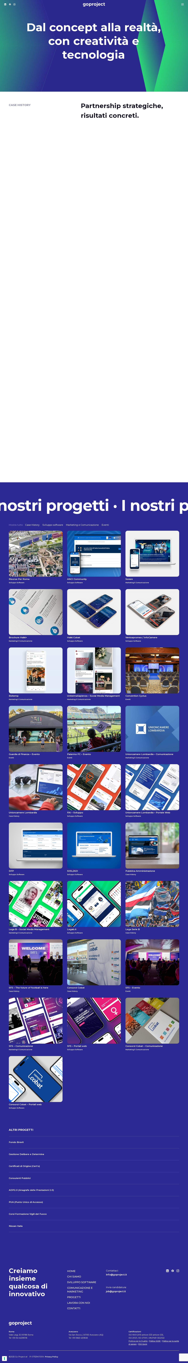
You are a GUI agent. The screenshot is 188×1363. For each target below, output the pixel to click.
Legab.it (71, 929)
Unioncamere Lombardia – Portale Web (147, 812)
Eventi (128, 699)
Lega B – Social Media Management (29, 929)
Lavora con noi (78, 1302)
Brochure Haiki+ (18, 637)
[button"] (167, 1271)
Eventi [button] (105, 525)
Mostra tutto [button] (16, 525)
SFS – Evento (132, 987)
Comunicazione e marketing (80, 1289)
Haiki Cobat (73, 637)
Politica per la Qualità (138, 1341)
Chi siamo (74, 1276)
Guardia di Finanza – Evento (24, 754)
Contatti (73, 1308)
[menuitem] (6, 4)
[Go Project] (93, 4)
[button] (6, 4)
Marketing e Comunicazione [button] (82, 525)
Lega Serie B (132, 929)
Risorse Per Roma (19, 579)
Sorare (129, 579)
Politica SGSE (155, 1341)
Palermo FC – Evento (79, 754)
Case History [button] (32, 525)
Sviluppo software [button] (52, 525)
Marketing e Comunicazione (137, 583)
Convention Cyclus (135, 695)
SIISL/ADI (72, 871)
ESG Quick (142, 1344)
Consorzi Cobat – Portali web (25, 1104)
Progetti (74, 1297)
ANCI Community (77, 579)
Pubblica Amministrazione (140, 871)
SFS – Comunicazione (21, 1046)
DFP (11, 871)
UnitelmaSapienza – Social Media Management (93, 695)
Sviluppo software (16, 583)
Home (71, 1271)
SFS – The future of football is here (121, 204)
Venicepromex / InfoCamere (141, 637)
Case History (14, 816)
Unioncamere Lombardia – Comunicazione (149, 754)
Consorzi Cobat (76, 987)
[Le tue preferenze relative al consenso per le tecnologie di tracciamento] (4, 1358)
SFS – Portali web (77, 1046)
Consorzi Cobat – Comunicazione (144, 1046)
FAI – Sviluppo (75, 812)
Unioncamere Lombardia (27, 204)
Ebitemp (14, 695)
